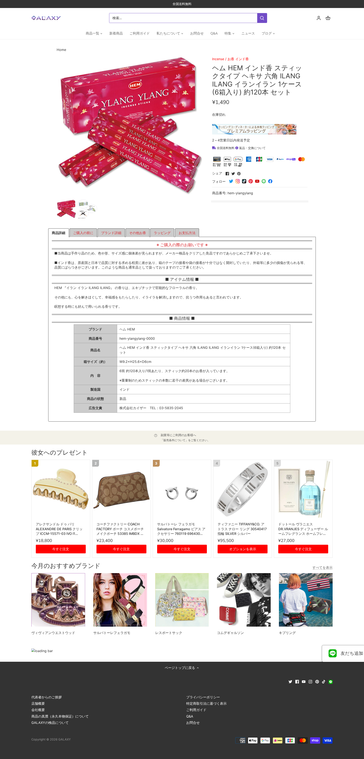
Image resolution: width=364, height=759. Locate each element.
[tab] (58, 232)
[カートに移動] (328, 18)
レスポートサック (168, 633)
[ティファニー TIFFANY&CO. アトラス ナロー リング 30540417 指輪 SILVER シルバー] (242, 489)
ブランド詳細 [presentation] (111, 233)
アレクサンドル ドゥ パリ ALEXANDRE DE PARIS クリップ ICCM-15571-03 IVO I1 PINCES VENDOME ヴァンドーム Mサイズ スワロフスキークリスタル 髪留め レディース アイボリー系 (61, 529)
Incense (218, 59)
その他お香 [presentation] (137, 233)
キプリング (287, 633)
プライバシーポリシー (203, 697)
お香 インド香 (238, 59)
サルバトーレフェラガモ (111, 633)
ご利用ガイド (196, 710)
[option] (66, 208)
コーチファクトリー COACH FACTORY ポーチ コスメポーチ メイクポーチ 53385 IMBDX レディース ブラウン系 (120, 529)
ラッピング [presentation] (162, 233)
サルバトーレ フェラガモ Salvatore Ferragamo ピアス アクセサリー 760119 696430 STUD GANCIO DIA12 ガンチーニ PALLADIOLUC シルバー (181, 529)
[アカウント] (318, 18)
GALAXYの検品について (50, 722)
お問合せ (193, 722)
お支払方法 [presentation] (187, 233)
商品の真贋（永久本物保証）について (60, 716)
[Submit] (262, 18)
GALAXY (64, 739)
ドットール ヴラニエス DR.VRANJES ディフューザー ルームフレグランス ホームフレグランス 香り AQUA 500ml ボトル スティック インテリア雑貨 (303, 529)
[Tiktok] (323, 681)
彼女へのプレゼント (59, 453)
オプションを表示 (242, 549)
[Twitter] (290, 681)
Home (61, 50)
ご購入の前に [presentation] (83, 233)
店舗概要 (38, 703)
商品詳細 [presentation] (58, 233)
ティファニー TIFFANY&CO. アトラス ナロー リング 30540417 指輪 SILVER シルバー (242, 529)
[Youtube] (303, 681)
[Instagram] (310, 681)
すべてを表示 (322, 567)
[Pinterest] (317, 681)
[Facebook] (297, 681)
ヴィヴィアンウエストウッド (53, 633)
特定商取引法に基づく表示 (206, 703)
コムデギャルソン (230, 633)
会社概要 (38, 710)
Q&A (189, 716)
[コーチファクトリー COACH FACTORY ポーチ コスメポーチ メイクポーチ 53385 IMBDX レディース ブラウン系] (121, 489)
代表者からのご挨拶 (46, 697)
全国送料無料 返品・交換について (241, 148)
